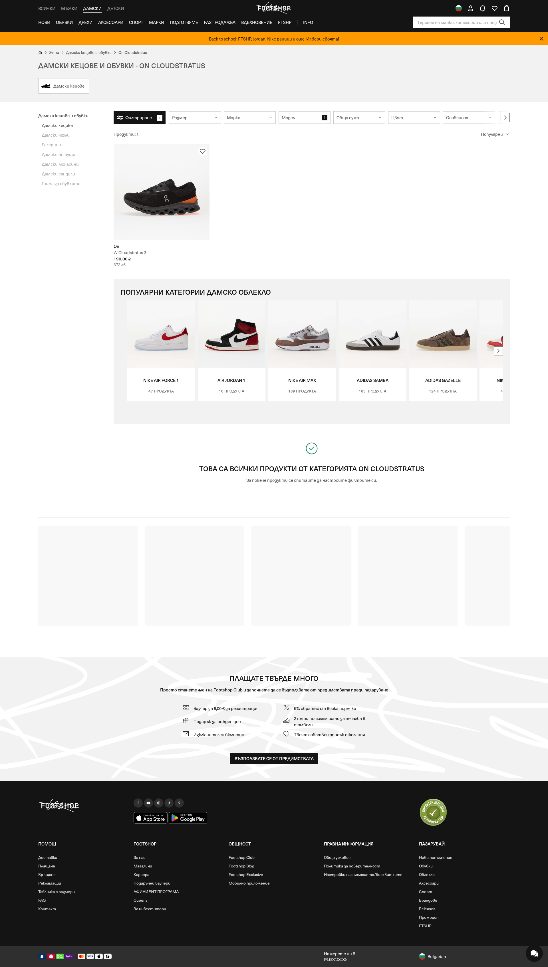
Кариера (141, 874)
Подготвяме (184, 22)
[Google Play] (188, 818)
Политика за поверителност (352, 866)
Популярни (492, 134)
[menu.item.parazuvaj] (433, 812)
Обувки (64, 22)
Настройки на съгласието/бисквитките (363, 874)
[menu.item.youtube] (148, 803)
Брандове (428, 900)
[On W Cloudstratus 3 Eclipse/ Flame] (161, 192)
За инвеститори (150, 908)
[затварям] (541, 38)
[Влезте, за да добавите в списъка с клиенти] (202, 151)
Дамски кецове (57, 125)
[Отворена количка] (506, 8)
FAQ (42, 900)
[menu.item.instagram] (158, 803)
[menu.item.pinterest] (179, 803)
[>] (505, 117)
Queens (141, 900)
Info (308, 22)
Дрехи (85, 22)
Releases (427, 908)
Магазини (143, 866)
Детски (115, 8)
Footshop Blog (241, 866)
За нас (139, 857)
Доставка (47, 857)
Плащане (46, 866)
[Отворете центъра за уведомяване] (483, 8)
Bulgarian (437, 956)
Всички (46, 8)
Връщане (47, 874)
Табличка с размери (56, 891)
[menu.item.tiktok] (169, 803)
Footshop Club (228, 690)
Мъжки (69, 8)
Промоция (428, 917)
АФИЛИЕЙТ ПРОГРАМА (156, 891)
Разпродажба (219, 22)
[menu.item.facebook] (138, 803)
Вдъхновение (256, 22)
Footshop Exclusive (246, 874)
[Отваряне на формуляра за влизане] (471, 8)
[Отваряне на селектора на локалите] (459, 8)
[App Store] (151, 818)
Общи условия (337, 857)
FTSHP (284, 22)
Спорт (136, 22)
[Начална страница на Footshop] (274, 8)
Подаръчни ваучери (152, 883)
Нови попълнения (435, 857)
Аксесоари (110, 22)
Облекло (427, 874)
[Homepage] (83, 805)
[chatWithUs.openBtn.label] (534, 953)
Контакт (47, 908)
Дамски (92, 8)
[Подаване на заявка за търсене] (502, 22)
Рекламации (49, 883)
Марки (156, 22)
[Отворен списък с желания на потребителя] (494, 8)
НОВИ (44, 22)
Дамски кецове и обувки (63, 115)
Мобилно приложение (249, 883)
